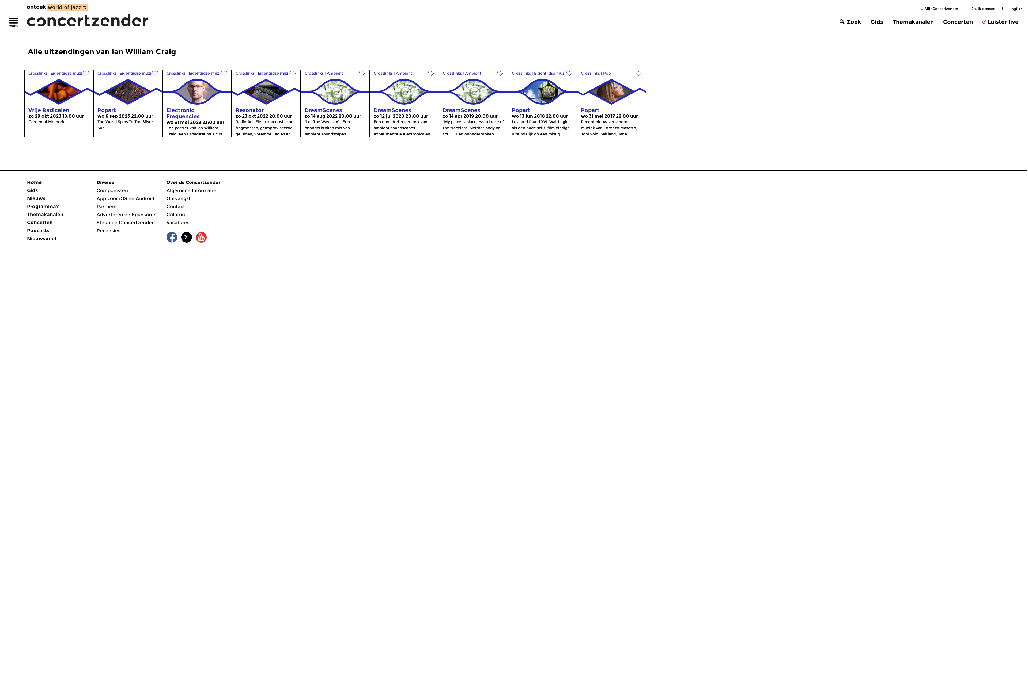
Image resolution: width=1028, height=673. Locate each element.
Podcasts (38, 231)
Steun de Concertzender (125, 222)
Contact (176, 206)
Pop (607, 73)
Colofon (176, 214)
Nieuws (36, 198)
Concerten (958, 22)
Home (34, 182)
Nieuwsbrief (41, 239)
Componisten (112, 190)
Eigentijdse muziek (69, 73)
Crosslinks (37, 73)
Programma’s (43, 206)
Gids (877, 22)
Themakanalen (913, 22)
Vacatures (178, 222)
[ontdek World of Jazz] (67, 7)
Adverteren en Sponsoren (127, 214)
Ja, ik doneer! (984, 8)
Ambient (335, 73)
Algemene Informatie (191, 190)
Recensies (108, 230)
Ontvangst (179, 198)
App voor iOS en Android (125, 198)
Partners (106, 206)
